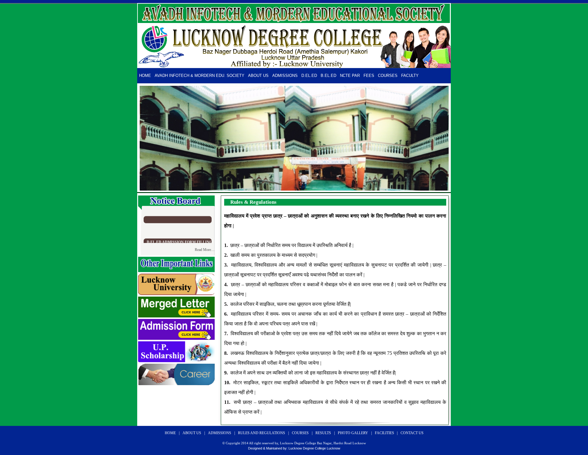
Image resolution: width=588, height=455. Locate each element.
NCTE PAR (350, 75)
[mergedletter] (176, 315)
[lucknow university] (176, 293)
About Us (258, 75)
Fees (369, 75)
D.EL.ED (309, 75)
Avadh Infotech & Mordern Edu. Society (199, 75)
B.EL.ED (328, 75)
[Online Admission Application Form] (176, 338)
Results (323, 433)
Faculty (410, 75)
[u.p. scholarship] (176, 360)
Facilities (385, 433)
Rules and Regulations (261, 433)
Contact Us (412, 433)
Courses (388, 75)
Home (145, 75)
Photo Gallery (353, 433)
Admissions (285, 75)
